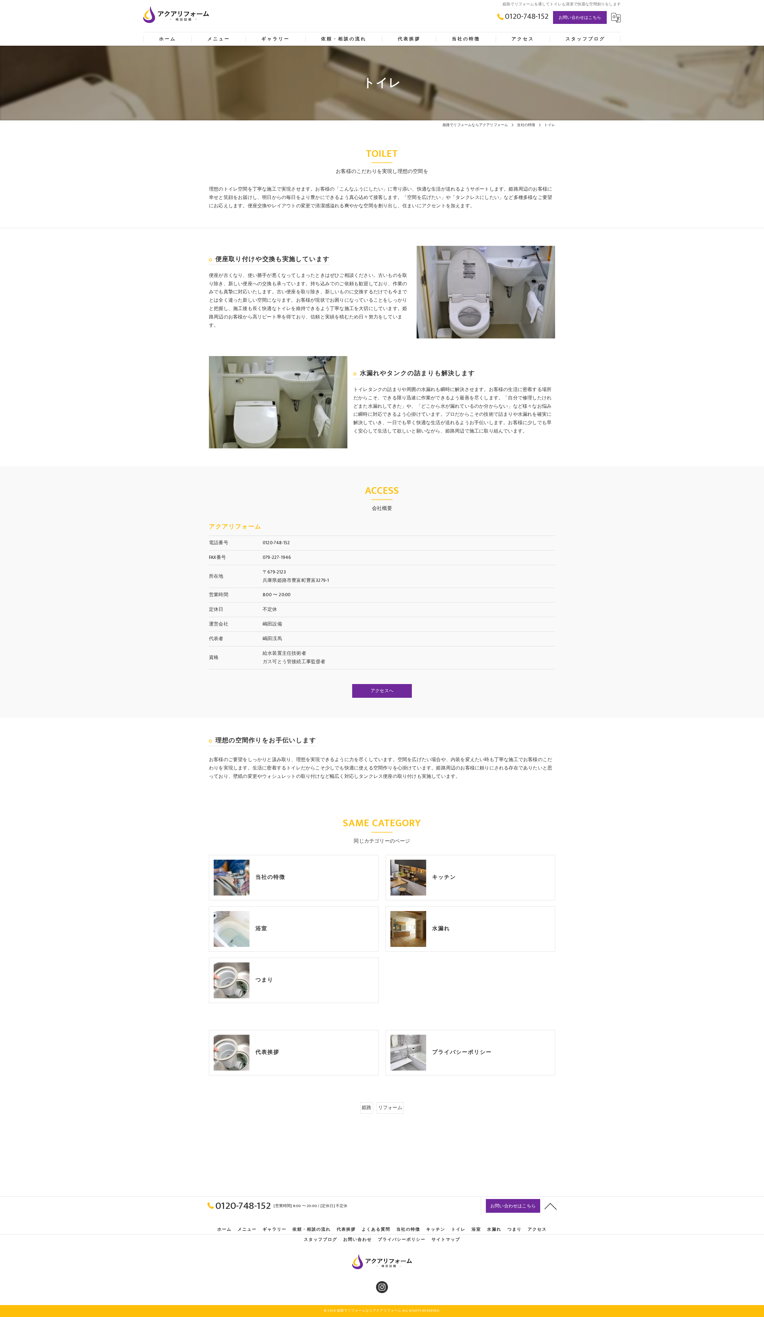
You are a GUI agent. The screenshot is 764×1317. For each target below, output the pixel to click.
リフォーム (390, 1107)
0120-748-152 (276, 543)
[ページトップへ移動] (551, 1206)
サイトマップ (446, 1239)
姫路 (366, 1107)
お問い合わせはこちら (580, 17)
